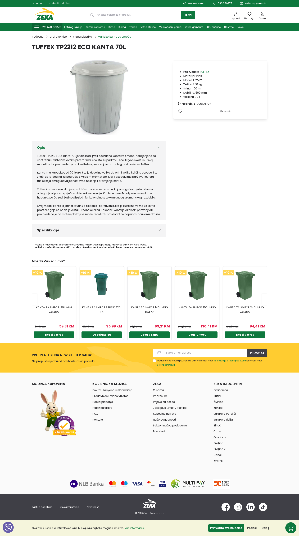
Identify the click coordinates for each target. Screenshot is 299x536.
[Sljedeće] (264, 299)
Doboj (217, 455)
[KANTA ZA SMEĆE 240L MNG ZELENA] (245, 285)
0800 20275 (225, 3)
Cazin (217, 431)
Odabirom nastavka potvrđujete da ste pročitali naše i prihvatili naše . (209, 362)
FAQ (95, 414)
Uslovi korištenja (69, 507)
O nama (37, 3)
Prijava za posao (164, 402)
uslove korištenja (166, 364)
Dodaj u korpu (54, 334)
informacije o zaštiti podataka (230, 360)
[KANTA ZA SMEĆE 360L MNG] (197, 285)
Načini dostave (102, 408)
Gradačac (220, 437)
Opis (41, 147)
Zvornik (218, 461)
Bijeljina (218, 443)
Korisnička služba (59, 3)
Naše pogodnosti (164, 420)
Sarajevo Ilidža (223, 420)
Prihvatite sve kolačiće (226, 528)
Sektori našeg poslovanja (170, 425)
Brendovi (159, 431)
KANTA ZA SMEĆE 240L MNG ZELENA (245, 309)
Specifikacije (48, 230)
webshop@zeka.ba (256, 3)
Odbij (265, 528)
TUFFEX (205, 72)
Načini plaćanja (102, 402)
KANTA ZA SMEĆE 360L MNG (197, 307)
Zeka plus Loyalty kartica (170, 408)
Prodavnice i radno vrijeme (110, 396)
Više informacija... (135, 528)
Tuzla (217, 396)
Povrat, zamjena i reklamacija (112, 390)
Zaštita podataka (42, 507)
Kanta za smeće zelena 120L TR (102, 309)
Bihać (217, 425)
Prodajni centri (196, 3)
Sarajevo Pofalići (225, 414)
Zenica (218, 408)
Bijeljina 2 (219, 449)
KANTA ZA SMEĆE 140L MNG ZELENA (149, 309)
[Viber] (8, 531)
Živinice (218, 402)
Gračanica (221, 390)
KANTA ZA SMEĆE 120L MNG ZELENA (54, 309)
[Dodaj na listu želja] (180, 111)
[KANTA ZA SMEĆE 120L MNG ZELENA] (54, 285)
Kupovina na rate (164, 414)
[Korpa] (290, 528)
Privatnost (93, 507)
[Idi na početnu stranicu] (44, 14)
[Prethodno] (34, 299)
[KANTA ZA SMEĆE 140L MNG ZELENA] (149, 285)
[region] (149, 299)
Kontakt (97, 420)
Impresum (160, 396)
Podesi (252, 528)
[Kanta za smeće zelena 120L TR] (101, 285)
